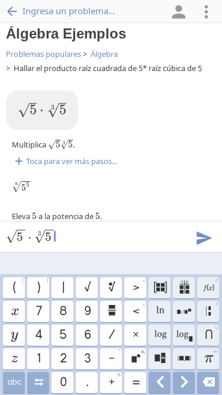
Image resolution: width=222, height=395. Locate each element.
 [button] (183, 382)
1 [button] (38, 359)
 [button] (183, 288)
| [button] (63, 288)
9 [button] (87, 311)
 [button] (14, 311)
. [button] (90, 380)
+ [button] (114, 380)
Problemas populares (43, 54)
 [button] (159, 382)
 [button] (159, 311)
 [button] (160, 288)
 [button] (13, 335)
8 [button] (62, 311)
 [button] (114, 309)
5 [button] (62, 335)
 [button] (211, 310)
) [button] (42, 286)
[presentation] (42, 110)
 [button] (14, 359)
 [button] (159, 359)
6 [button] (87, 335)
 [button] (14, 382)
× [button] (135, 335)
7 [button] (38, 311)
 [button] (210, 286)
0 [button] (62, 382)
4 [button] (38, 335)
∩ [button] (211, 333)
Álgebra (104, 54)
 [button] (137, 357)
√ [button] (87, 288)
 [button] (208, 382)
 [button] (184, 311)
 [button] (159, 335)
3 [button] (87, 359)
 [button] (183, 335)
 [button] (111, 288)
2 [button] (62, 359)
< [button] (139, 309)
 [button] (183, 359)
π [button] (210, 357)
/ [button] (111, 335)
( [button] (18, 286)
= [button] (135, 382)
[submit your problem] (203, 236)
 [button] (38, 382)
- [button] (114, 357)
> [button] (139, 286)
